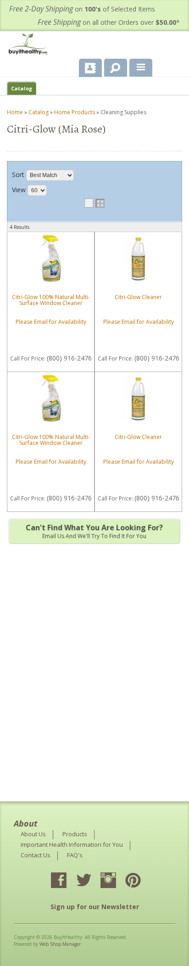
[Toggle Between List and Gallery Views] (94, 203)
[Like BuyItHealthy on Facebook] (66, 881)
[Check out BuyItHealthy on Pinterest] (141, 881)
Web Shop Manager (60, 944)
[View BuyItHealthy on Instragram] (116, 881)
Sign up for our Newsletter (94, 906)
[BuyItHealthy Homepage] (30, 45)
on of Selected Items (82, 9)
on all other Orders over (109, 22)
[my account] (90, 68)
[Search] (112, 66)
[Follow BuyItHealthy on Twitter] (91, 881)
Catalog (21, 88)
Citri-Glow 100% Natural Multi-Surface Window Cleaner (51, 300)
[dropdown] (140, 68)
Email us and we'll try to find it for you (94, 531)
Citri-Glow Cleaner (138, 297)
